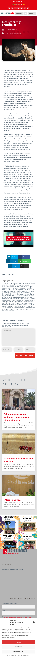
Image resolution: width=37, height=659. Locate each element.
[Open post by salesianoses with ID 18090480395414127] (27, 525)
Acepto (18, 642)
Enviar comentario (25, 356)
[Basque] (13, 4)
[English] (17, 4)
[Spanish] (24, 4)
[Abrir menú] (25, 13)
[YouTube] (18, 8)
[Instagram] (15, 8)
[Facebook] (9, 8)
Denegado (18, 647)
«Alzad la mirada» (13, 500)
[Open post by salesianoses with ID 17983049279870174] (9, 543)
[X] (12, 8)
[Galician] (19, 4)
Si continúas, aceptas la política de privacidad (17, 617)
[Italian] (22, 4)
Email (3, 610)
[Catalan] (15, 4)
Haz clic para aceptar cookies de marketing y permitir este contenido (18, 238)
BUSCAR (19, 13)
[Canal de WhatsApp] (24, 8)
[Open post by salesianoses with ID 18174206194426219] (27, 543)
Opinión (19, 33)
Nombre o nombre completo (10, 603)
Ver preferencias (18, 651)
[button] (34, 622)
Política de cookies (11, 655)
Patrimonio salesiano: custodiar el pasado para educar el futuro (16, 417)
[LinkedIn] (28, 8)
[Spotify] (21, 8)
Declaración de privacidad (23, 655)
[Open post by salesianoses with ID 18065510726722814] (9, 525)
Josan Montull (10, 33)
